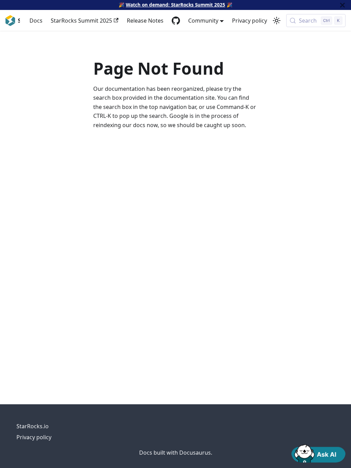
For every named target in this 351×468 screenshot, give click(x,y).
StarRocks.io (32, 426)
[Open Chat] (318, 453)
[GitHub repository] (176, 20)
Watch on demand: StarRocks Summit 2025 (175, 4)
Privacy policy (249, 20)
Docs (36, 20)
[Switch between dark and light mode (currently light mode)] (276, 20)
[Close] (342, 5)
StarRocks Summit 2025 (81, 20)
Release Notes (145, 20)
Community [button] (203, 20)
